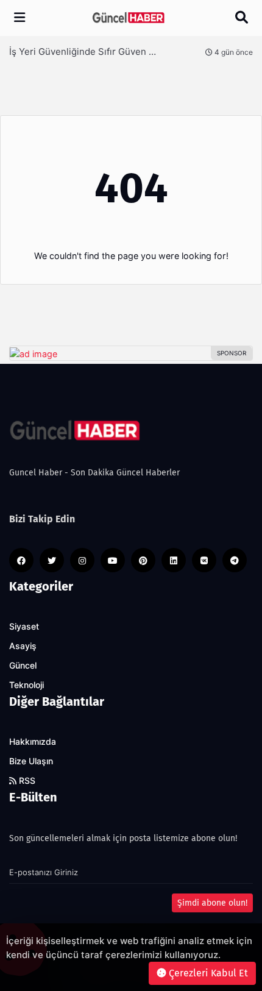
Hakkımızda (32, 742)
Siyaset (24, 626)
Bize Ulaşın (31, 761)
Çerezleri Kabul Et (207, 973)
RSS (25, 781)
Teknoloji (26, 685)
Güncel (23, 665)
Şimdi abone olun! (212, 903)
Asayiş (23, 646)
